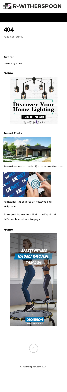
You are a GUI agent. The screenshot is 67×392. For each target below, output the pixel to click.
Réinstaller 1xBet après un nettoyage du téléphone (27, 204)
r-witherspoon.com (32, 366)
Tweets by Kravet (13, 63)
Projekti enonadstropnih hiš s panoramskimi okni (33, 166)
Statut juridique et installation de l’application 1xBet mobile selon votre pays (31, 217)
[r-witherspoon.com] (33, 7)
